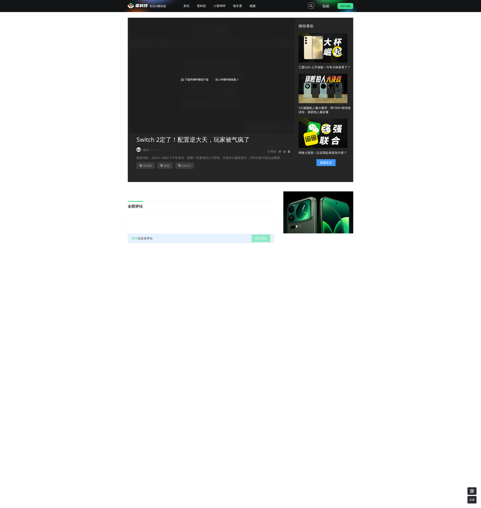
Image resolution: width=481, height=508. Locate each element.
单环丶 (147, 150)
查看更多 (326, 163)
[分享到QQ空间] (284, 151)
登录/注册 (345, 6)
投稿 (325, 6)
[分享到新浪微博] (280, 151)
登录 (135, 238)
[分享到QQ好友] (289, 151)
